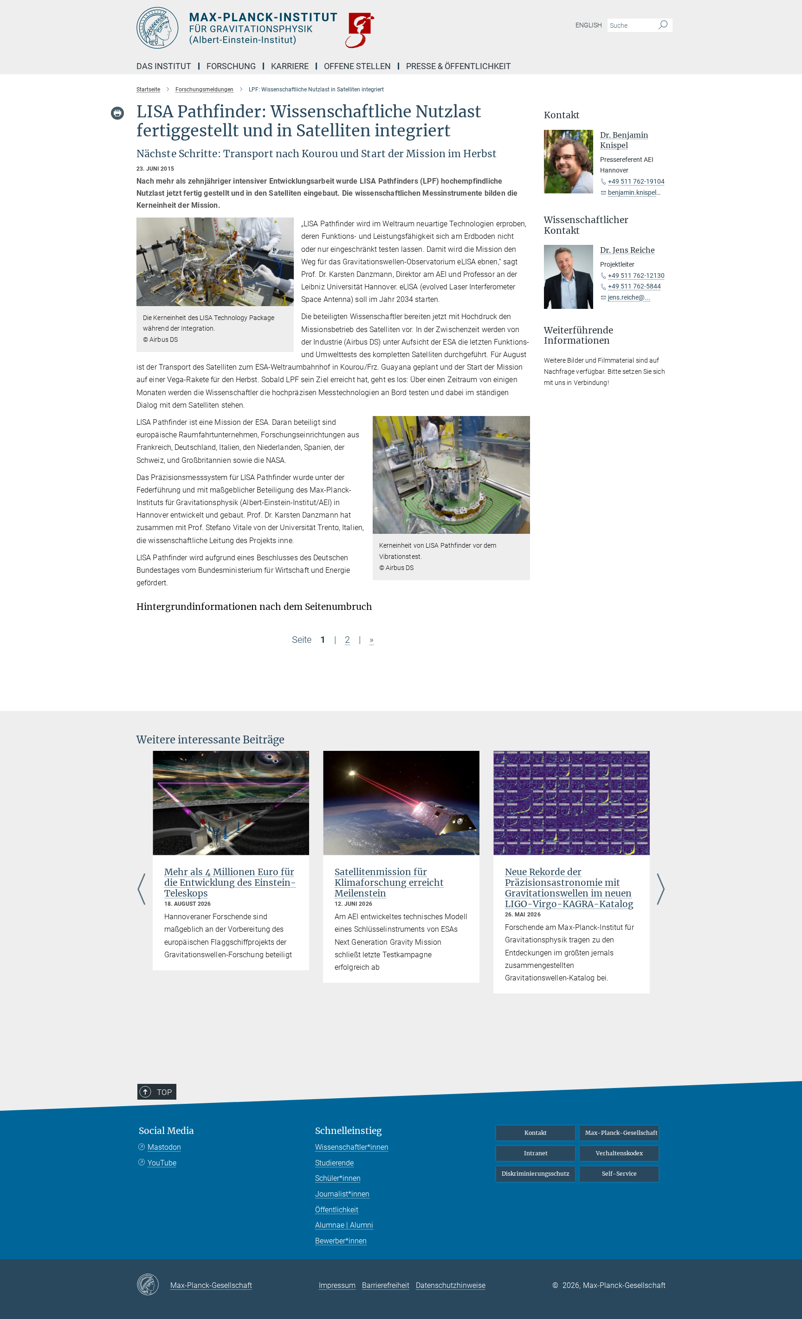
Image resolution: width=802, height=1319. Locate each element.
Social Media (166, 1131)
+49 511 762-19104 (636, 181)
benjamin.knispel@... (638, 192)
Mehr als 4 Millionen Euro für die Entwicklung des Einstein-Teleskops (230, 882)
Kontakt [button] (562, 115)
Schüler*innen (338, 1178)
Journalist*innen (342, 1194)
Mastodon (164, 1147)
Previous (141, 890)
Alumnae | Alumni (344, 1225)
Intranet (536, 1153)
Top (164, 1092)
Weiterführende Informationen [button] (578, 335)
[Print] (117, 113)
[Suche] (663, 25)
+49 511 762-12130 (636, 275)
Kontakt (535, 1132)
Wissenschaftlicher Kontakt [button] (586, 225)
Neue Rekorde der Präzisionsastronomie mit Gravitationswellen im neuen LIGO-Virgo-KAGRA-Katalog (569, 887)
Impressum (337, 1285)
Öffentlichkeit (336, 1209)
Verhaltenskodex (619, 1153)
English (589, 25)
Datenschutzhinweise (450, 1285)
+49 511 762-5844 (634, 286)
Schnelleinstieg (348, 1131)
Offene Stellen (357, 66)
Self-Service (619, 1173)
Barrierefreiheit (385, 1285)
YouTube (162, 1163)
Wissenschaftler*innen (351, 1147)
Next (660, 890)
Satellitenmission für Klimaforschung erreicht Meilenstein (389, 882)
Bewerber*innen (341, 1240)
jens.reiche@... (629, 297)
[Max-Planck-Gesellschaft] (153, 1285)
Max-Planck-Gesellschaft (621, 1132)
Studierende (334, 1163)
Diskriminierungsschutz (535, 1173)
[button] (285, 299)
